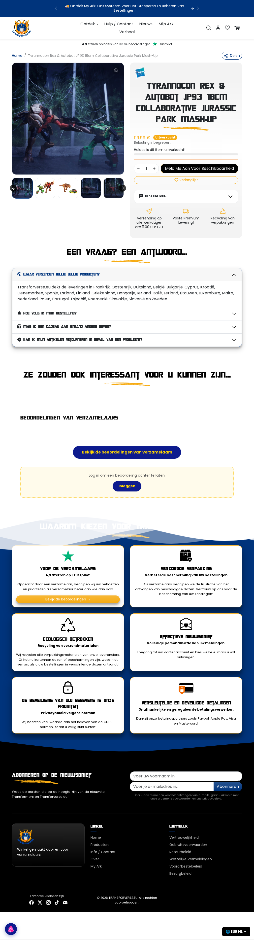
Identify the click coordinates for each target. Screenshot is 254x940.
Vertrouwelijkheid (184, 837)
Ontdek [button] (87, 24)
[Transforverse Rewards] (11, 929)
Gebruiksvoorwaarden (188, 844)
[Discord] (65, 902)
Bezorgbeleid (180, 873)
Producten (100, 844)
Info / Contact (103, 851)
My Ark (96, 866)
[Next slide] (122, 188)
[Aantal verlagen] (138, 168)
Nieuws (146, 24)
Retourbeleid (180, 851)
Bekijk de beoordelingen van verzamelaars (127, 452)
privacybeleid (211, 799)
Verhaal (127, 32)
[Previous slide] (12, 397)
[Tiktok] (57, 902)
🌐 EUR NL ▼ (236, 931)
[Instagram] (48, 902)
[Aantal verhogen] (154, 168)
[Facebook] (31, 902)
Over (95, 859)
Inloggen (127, 486)
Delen (235, 55)
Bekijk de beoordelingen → (68, 599)
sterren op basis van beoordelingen (127, 44)
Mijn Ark (166, 24)
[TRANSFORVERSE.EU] (22, 27)
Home (17, 55)
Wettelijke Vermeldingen (190, 859)
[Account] (218, 28)
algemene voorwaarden (174, 799)
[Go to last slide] (13, 188)
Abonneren (228, 786)
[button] (208, 28)
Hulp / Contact (118, 24)
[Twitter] (40, 902)
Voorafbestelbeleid (185, 866)
